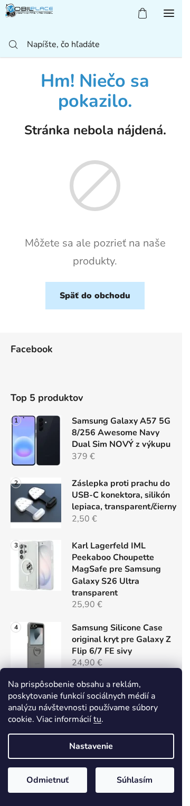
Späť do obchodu (95, 295)
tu (97, 719)
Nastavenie (91, 746)
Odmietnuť (47, 780)
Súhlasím (135, 780)
